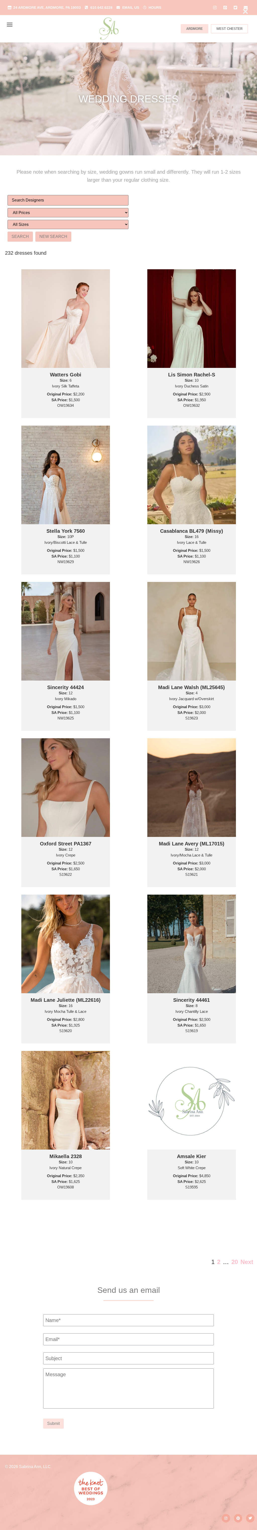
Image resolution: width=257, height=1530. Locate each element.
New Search (53, 236)
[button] (9, 24)
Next (246, 1261)
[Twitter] (250, 1518)
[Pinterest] (238, 1518)
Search (20, 236)
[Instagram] (226, 1518)
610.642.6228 (101, 8)
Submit (53, 1423)
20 (234, 1261)
